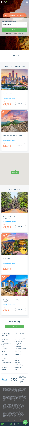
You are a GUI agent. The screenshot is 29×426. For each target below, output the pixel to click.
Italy (2, 341)
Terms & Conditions (19, 365)
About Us (16, 360)
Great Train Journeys (19, 345)
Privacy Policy (17, 364)
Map (15, 371)
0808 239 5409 (22, 379)
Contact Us (17, 362)
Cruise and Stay (18, 341)
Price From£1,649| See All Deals (14, 15)
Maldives (3, 350)
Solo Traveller (17, 351)
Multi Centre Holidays (19, 338)
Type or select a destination (9, 22)
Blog (15, 369)
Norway (3, 351)
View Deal (20, 103)
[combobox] (11, 25)
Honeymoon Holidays (19, 339)
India (2, 346)
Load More (14, 326)
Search (15, 30)
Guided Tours (17, 346)
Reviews (16, 359)
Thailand (3, 344)
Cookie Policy (17, 367)
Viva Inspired (17, 343)
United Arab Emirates (6, 343)
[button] (10, 24)
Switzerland (4, 348)
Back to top (23, 418)
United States (4, 339)
